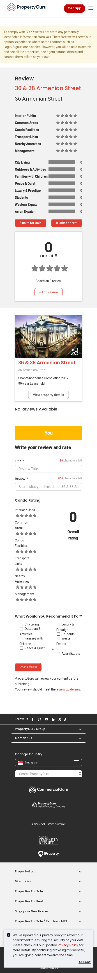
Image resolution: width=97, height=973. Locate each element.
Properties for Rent (29, 901)
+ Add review (48, 292)
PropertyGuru (25, 871)
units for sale (31, 223)
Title (18, 461)
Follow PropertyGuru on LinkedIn (53, 719)
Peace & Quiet (35, 648)
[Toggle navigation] (90, 8)
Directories (23, 881)
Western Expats (65, 641)
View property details (48, 395)
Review (20, 479)
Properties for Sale (29, 891)
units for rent (66, 223)
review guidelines (68, 689)
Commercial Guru (48, 789)
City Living (32, 624)
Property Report (48, 840)
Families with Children (31, 641)
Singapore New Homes (31, 911)
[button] (78, 729)
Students (68, 634)
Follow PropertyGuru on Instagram (39, 719)
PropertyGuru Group (30, 729)
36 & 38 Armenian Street (48, 88)
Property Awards (48, 805)
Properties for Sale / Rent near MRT (41, 921)
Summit (48, 824)
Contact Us (23, 738)
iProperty (48, 854)
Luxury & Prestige (65, 627)
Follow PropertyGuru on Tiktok (64, 719)
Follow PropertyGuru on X (59, 719)
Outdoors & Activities (30, 631)
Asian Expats (71, 653)
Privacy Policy (68, 945)
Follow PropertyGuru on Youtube (46, 719)
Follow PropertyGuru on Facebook (32, 719)
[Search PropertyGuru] (80, 774)
